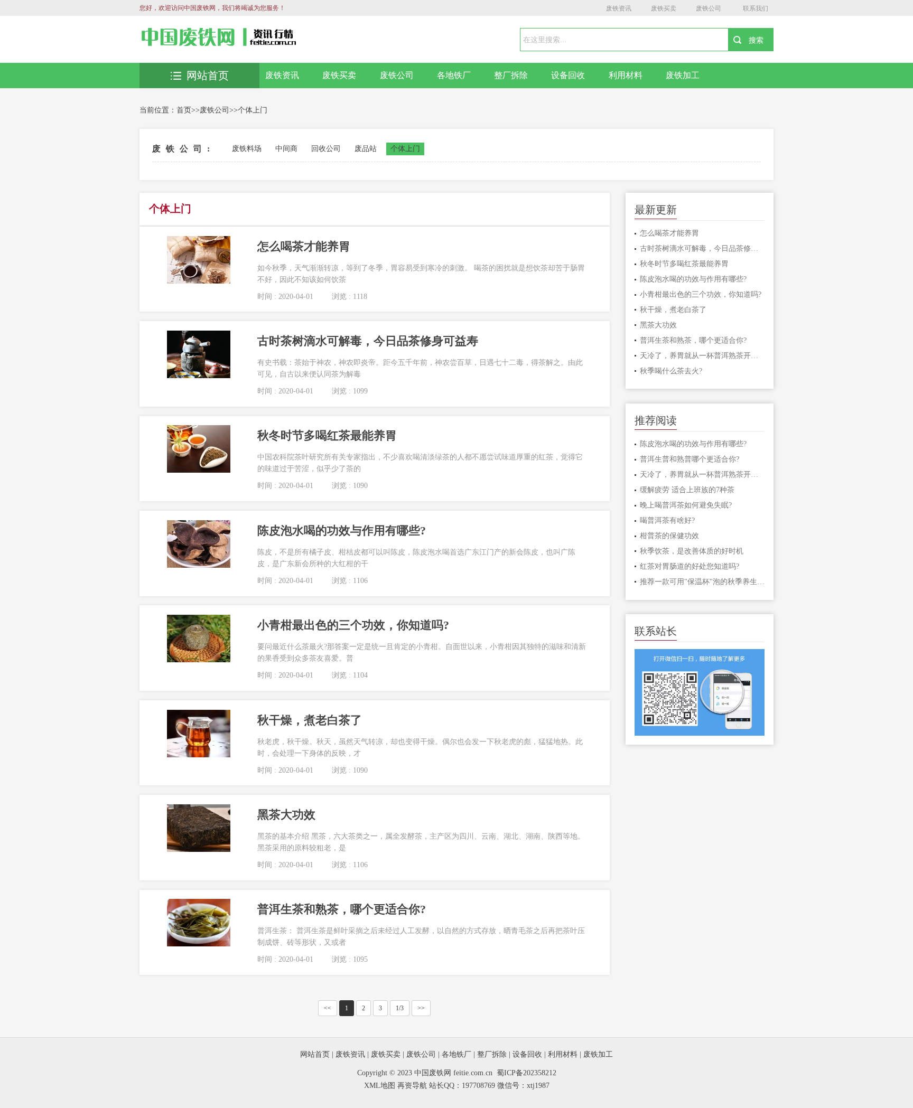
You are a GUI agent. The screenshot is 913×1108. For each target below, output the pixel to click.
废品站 (366, 149)
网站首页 (208, 75)
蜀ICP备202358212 (526, 1073)
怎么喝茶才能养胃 (669, 233)
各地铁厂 (454, 75)
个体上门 (252, 110)
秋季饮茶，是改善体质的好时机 (691, 551)
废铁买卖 (663, 8)
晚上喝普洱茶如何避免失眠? (686, 505)
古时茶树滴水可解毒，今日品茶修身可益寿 (702, 248)
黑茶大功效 (658, 325)
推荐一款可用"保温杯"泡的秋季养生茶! (702, 582)
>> (421, 1008)
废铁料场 (247, 149)
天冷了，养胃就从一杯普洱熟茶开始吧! (702, 356)
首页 (183, 110)
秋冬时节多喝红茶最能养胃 (684, 264)
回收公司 (326, 149)
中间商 (286, 149)
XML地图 (379, 1086)
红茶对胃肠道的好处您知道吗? (689, 566)
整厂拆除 (511, 75)
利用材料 (625, 75)
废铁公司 (708, 8)
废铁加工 (683, 75)
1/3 (400, 1008)
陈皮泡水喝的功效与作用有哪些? (693, 279)
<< (327, 1008)
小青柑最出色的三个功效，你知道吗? (700, 294)
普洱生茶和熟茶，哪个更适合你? (693, 340)
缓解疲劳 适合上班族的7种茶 (687, 490)
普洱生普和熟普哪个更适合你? (689, 459)
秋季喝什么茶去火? (671, 371)
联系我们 (755, 8)
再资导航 (412, 1086)
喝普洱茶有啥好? (667, 520)
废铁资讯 (618, 8)
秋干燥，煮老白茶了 (673, 310)
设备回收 (568, 75)
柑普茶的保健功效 (669, 536)
